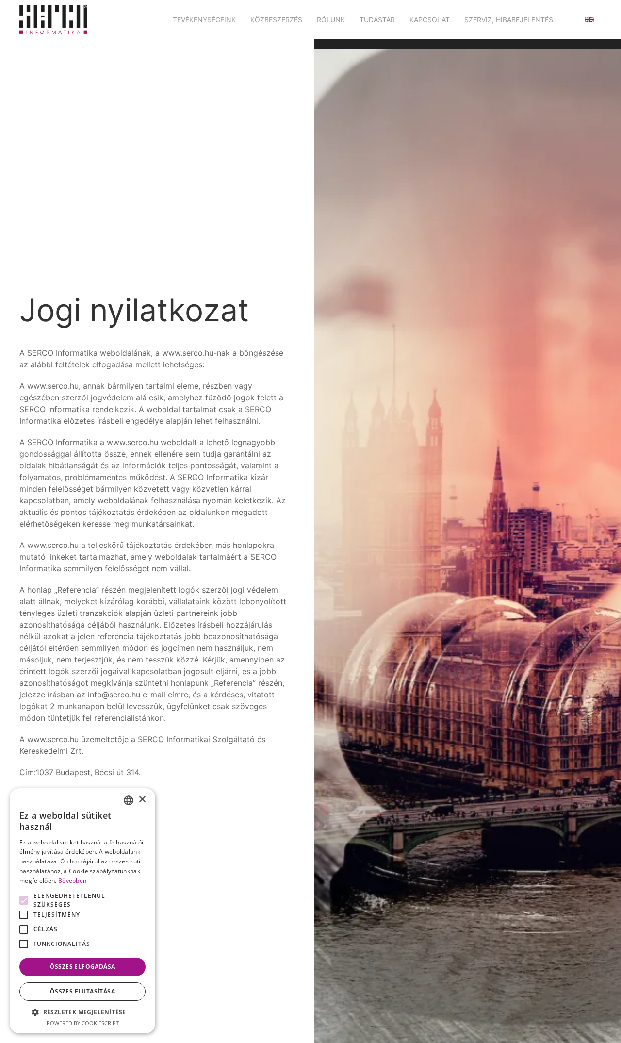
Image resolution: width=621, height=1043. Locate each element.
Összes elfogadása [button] (82, 966)
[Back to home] (53, 19)
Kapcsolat (429, 20)
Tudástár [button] (377, 20)
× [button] (142, 799)
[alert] (82, 910)
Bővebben (72, 881)
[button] (82, 1012)
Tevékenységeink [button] (204, 20)
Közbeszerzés (276, 20)
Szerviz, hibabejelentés (508, 20)
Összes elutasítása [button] (82, 991)
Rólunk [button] (331, 20)
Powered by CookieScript (83, 1022)
